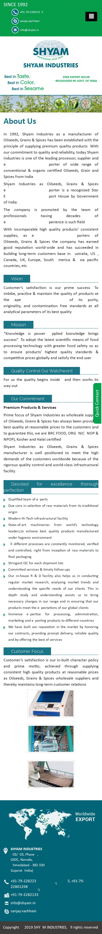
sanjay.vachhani (30, 21)
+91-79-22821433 (24, 895)
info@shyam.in (29, 30)
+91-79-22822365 (31, 12)
